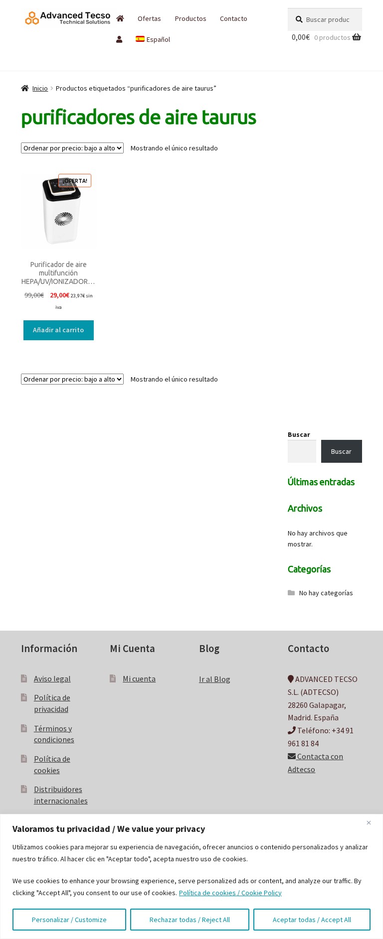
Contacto (233, 18)
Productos (190, 18)
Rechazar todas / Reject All (190, 919)
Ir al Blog (214, 679)
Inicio (40, 88)
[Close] (373, 822)
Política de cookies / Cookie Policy (230, 892)
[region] (191, 876)
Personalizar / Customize (69, 919)
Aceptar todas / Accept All (312, 919)
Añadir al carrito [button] (58, 329)
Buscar (299, 434)
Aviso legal (52, 678)
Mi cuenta (139, 678)
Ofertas (149, 18)
